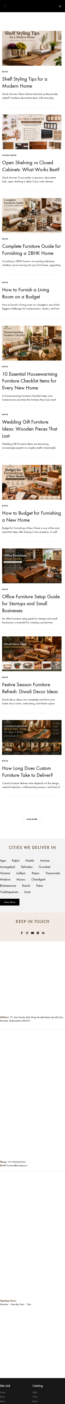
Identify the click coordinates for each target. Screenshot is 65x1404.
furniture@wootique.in (17, 1165)
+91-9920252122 (17, 1162)
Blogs (5, 72)
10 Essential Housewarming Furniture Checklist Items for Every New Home (29, 381)
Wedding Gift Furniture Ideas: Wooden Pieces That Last (29, 429)
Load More (32, 819)
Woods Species (9, 155)
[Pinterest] (38, 933)
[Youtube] (32, 933)
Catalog (38, 1386)
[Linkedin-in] (43, 933)
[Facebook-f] (21, 933)
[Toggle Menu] (5, 6)
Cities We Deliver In (32, 847)
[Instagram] (27, 933)
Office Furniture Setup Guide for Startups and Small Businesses (31, 604)
